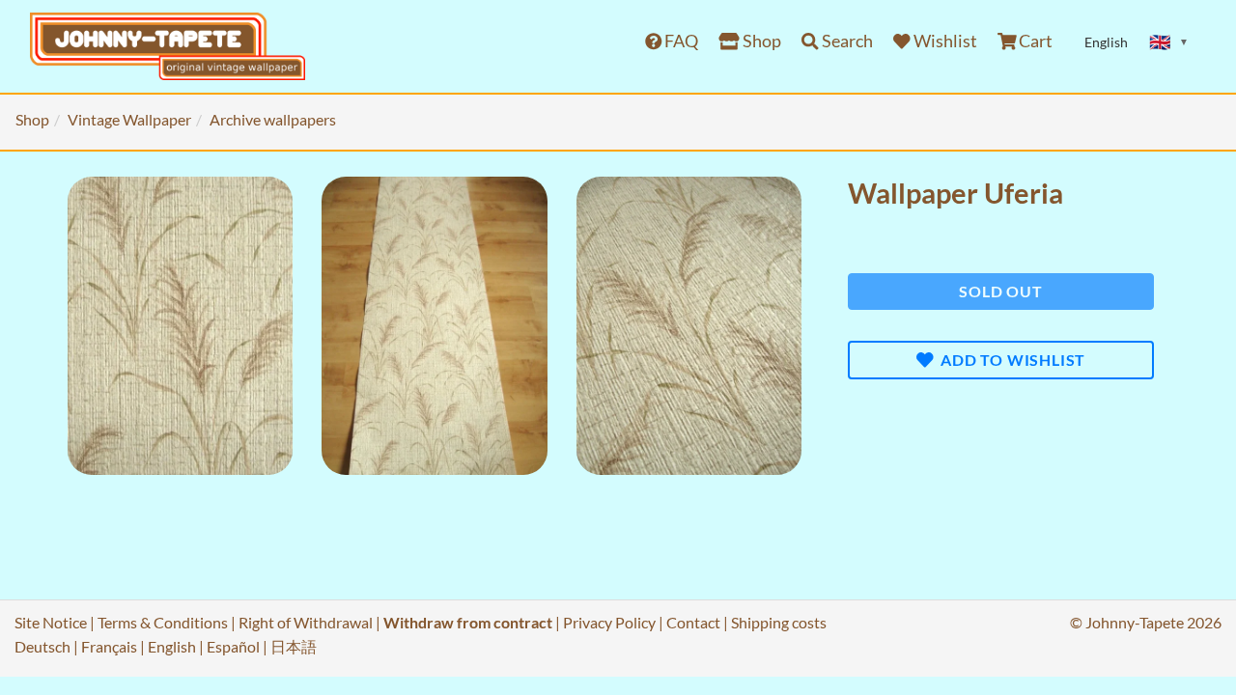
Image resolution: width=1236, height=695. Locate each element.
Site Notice (50, 622)
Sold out (1000, 291)
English (172, 646)
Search (846, 41)
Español (233, 646)
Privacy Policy (609, 622)
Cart (1034, 41)
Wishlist (944, 41)
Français (109, 646)
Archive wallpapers (273, 119)
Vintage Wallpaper (129, 119)
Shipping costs (779, 622)
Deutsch (42, 646)
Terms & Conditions (163, 622)
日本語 (293, 646)
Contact (693, 622)
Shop (760, 41)
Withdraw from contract (467, 622)
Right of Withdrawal (306, 622)
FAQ (679, 41)
